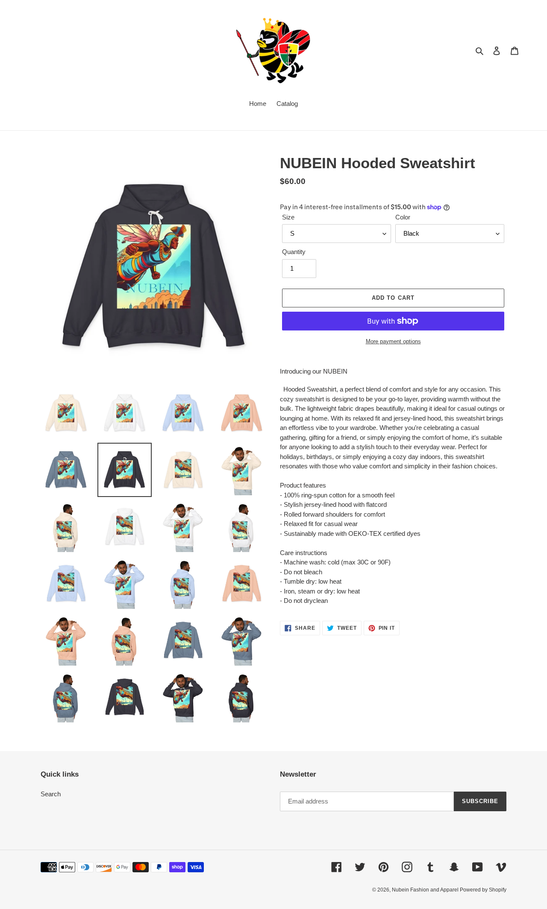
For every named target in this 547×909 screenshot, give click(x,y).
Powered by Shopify (483, 890)
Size (288, 217)
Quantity (294, 251)
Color (402, 217)
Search (51, 794)
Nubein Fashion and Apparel (426, 890)
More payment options (393, 341)
